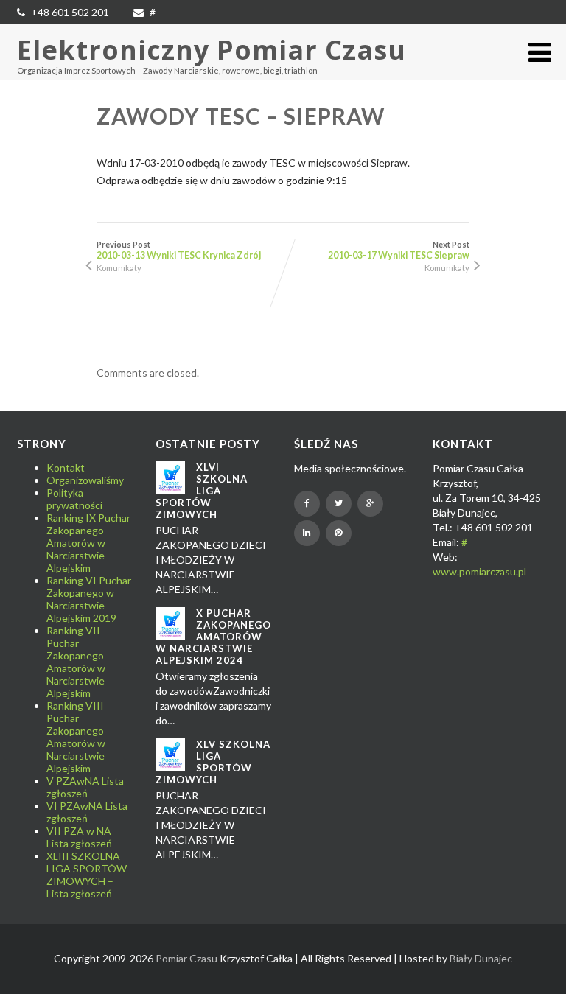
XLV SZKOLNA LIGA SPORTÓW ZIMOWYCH (213, 761)
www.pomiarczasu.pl (479, 571)
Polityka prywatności (74, 498)
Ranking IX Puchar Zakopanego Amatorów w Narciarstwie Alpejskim (88, 542)
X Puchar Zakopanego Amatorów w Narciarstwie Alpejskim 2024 (213, 636)
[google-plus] (370, 504)
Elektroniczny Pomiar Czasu (211, 50)
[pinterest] (339, 533)
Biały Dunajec (481, 958)
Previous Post (179, 250)
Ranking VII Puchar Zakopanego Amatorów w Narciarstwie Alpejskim (75, 661)
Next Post (398, 250)
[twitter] (339, 504)
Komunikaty (119, 268)
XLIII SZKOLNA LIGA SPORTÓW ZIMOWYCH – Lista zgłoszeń (86, 875)
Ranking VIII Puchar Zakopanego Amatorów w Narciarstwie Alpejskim (75, 736)
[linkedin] (307, 533)
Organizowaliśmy (85, 480)
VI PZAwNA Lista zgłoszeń (86, 812)
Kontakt (65, 467)
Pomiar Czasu (186, 958)
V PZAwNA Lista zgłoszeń (85, 786)
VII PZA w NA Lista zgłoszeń (79, 837)
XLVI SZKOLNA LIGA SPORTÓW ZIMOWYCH (202, 490)
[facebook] (307, 504)
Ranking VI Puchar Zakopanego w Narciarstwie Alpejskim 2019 (88, 599)
